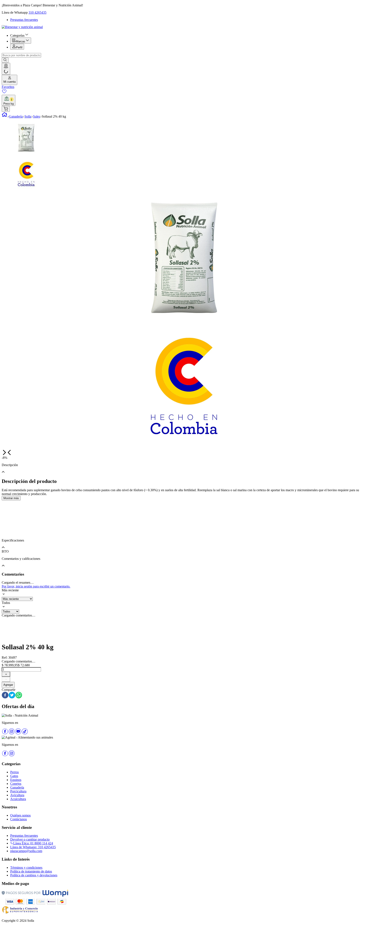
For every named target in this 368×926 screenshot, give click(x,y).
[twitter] (12, 695)
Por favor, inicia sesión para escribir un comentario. (36, 586)
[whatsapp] (18, 695)
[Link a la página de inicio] (4, 116)
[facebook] (5, 695)
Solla (27, 116)
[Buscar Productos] (5, 60)
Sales (36, 116)
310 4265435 (37, 12)
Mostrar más (11, 498)
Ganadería (16, 116)
